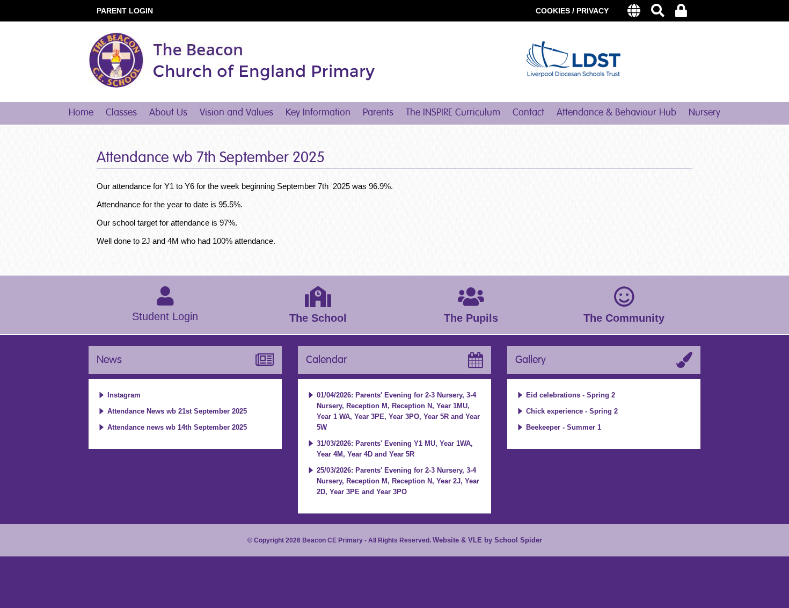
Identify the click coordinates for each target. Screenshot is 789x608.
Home (81, 113)
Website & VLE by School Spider (487, 540)
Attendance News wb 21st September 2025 (177, 411)
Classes (121, 113)
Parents (378, 113)
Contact (528, 113)
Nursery (704, 113)
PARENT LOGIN (125, 10)
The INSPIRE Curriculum (453, 113)
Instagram (124, 395)
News (109, 359)
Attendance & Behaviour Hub (616, 113)
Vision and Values (236, 113)
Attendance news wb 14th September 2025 (177, 427)
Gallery (530, 359)
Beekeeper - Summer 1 (563, 427)
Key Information (318, 113)
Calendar (326, 359)
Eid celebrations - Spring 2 (570, 395)
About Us (168, 113)
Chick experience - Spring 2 (572, 411)
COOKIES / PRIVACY (572, 10)
